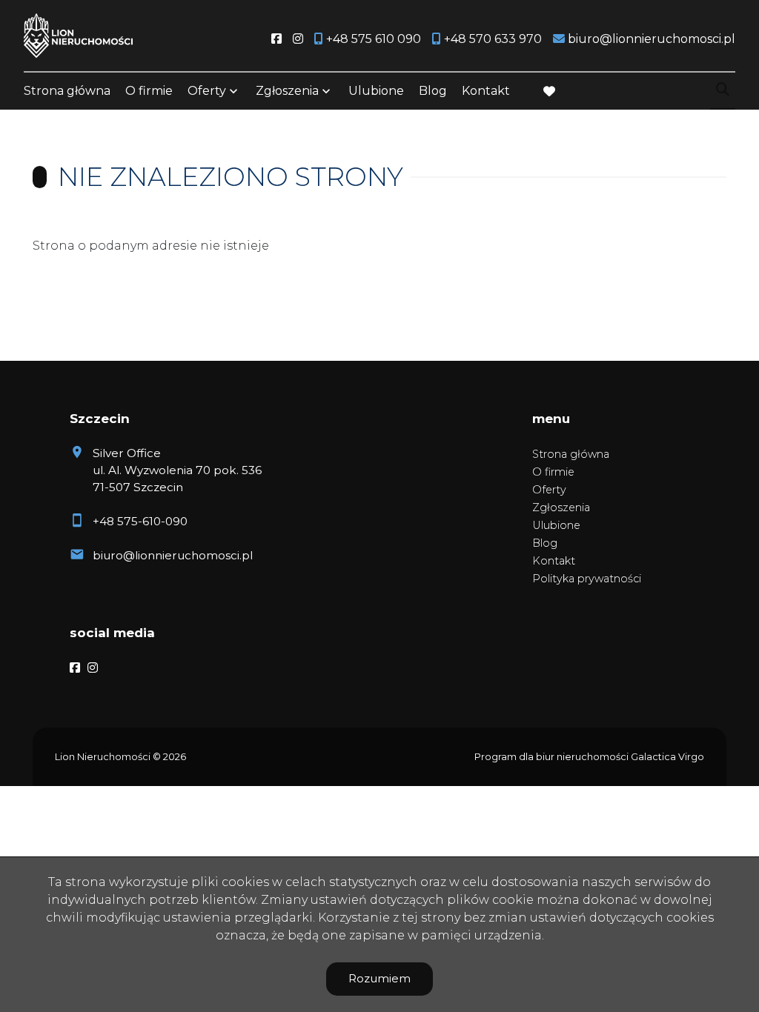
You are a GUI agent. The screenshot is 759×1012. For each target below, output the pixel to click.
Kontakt (486, 91)
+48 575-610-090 (140, 521)
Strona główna (67, 91)
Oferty (207, 91)
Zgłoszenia (561, 507)
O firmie (149, 91)
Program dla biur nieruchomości (552, 756)
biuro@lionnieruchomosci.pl (173, 555)
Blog (433, 91)
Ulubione (376, 91)
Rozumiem (379, 978)
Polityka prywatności (586, 578)
